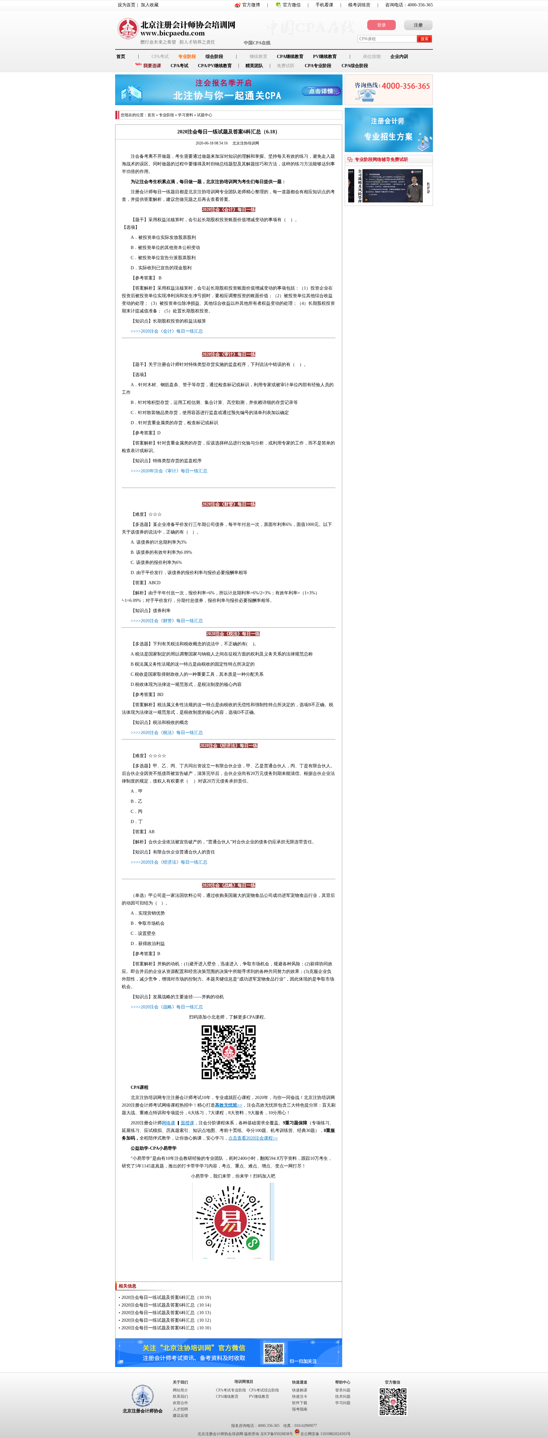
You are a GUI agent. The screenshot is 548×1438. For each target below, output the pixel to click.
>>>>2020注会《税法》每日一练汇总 (167, 732)
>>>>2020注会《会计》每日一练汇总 (167, 331)
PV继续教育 (325, 56)
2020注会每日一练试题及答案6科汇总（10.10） (167, 1328)
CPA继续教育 (290, 56)
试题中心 (204, 115)
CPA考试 (179, 65)
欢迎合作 (180, 1403)
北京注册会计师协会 (143, 1411)
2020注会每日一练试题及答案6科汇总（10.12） (167, 1320)
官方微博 (251, 5)
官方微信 (292, 5)
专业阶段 (187, 56)
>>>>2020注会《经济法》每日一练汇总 (169, 862)
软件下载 (299, 1403)
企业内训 (399, 56)
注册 (418, 25)
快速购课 (299, 1390)
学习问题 (342, 1403)
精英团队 (254, 65)
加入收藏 (150, 5)
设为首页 (126, 5)
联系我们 (180, 1396)
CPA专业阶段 (318, 65)
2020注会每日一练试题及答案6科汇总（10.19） (167, 1297)
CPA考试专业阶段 (231, 1390)
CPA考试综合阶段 (264, 1390)
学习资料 (185, 115)
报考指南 (299, 1409)
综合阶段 (214, 56)
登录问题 (342, 1390)
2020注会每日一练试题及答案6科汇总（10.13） (167, 1312)
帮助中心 (342, 1382)
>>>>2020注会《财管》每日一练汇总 (167, 620)
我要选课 (152, 65)
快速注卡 (299, 1396)
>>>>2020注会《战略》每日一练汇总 (167, 1007)
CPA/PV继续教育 (215, 65)
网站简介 (180, 1390)
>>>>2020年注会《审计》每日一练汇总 (169, 471)
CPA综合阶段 (355, 65)
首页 (151, 115)
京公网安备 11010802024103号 (325, 1434)
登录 (381, 25)
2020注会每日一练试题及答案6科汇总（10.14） (167, 1305)
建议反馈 (180, 1415)
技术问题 (342, 1396)
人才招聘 (180, 1409)
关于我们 (180, 1382)
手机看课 (324, 5)
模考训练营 (359, 5)
